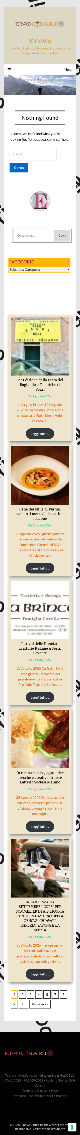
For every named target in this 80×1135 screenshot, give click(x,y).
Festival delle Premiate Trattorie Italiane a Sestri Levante (40, 648)
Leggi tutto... (40, 434)
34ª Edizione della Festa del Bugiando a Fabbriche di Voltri (40, 385)
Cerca (62, 235)
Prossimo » (40, 1004)
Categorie (21, 261)
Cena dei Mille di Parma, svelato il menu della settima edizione (40, 514)
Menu (68, 69)
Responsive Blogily (28, 1129)
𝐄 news (40, 41)
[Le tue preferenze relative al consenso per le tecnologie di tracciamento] (72, 1127)
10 (24, 1004)
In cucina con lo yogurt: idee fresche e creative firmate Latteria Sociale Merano (40, 777)
